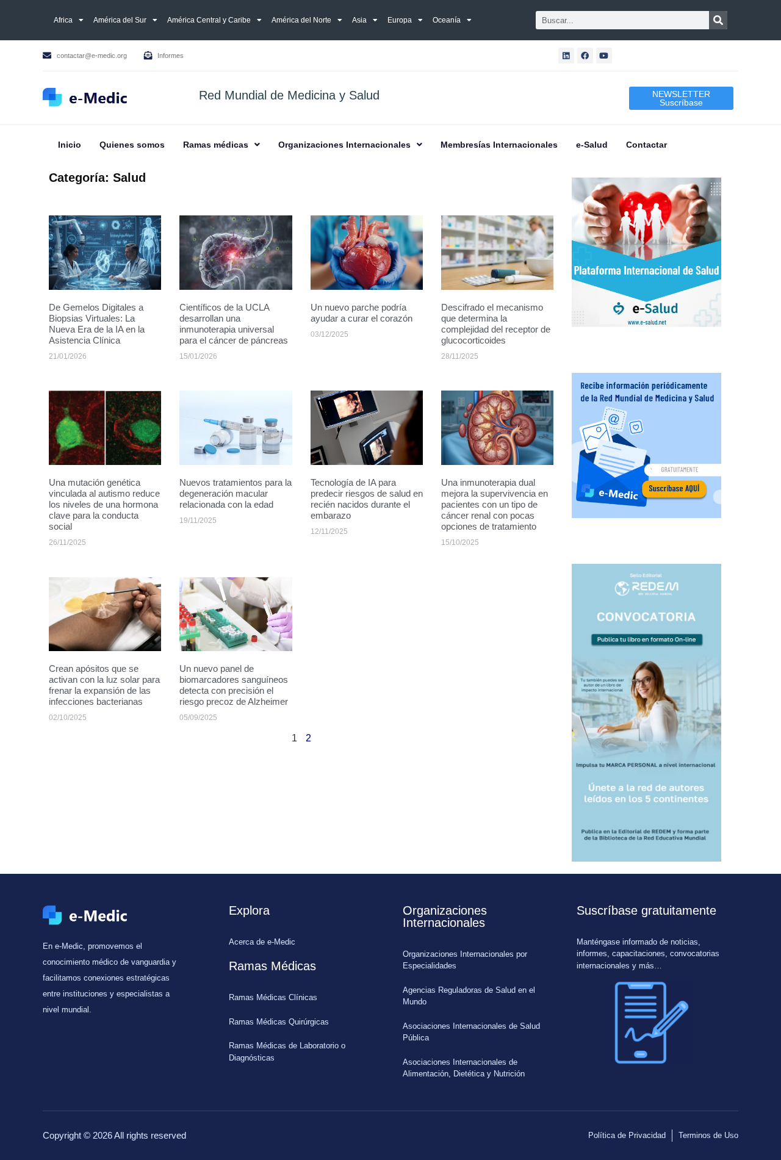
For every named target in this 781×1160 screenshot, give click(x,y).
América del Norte (301, 20)
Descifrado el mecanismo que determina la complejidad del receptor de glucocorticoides (495, 323)
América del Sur (119, 20)
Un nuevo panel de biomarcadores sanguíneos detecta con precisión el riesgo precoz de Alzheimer (233, 685)
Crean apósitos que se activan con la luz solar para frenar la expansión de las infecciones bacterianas (104, 685)
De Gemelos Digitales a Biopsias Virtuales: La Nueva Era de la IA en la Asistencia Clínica (97, 323)
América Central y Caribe (209, 20)
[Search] (718, 20)
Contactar (646, 145)
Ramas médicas (215, 145)
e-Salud (592, 145)
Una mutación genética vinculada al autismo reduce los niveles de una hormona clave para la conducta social (104, 504)
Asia (359, 20)
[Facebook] (585, 55)
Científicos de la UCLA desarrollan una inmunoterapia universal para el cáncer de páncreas (233, 323)
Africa (63, 20)
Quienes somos (132, 145)
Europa (399, 20)
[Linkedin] (566, 55)
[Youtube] (604, 55)
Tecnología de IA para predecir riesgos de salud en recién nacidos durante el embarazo (367, 499)
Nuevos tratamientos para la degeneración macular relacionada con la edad (235, 493)
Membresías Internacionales (499, 145)
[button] (221, 144)
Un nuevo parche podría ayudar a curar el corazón (361, 312)
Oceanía (447, 20)
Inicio (69, 145)
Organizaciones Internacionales (344, 145)
